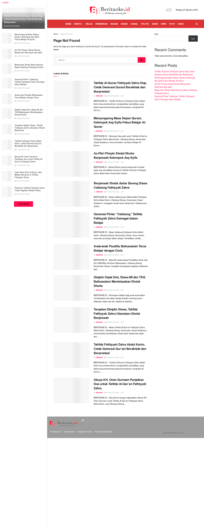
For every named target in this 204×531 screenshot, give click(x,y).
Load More (23, 204)
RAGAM (114, 23)
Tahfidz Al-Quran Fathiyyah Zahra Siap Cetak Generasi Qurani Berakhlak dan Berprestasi (23, 19)
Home (55, 34)
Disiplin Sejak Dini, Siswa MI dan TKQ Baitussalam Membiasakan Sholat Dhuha (29, 112)
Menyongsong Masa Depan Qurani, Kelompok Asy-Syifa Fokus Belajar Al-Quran (27, 37)
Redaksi (99, 96)
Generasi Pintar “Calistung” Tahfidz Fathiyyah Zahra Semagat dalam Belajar (29, 82)
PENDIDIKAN (101, 23)
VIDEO (181, 23)
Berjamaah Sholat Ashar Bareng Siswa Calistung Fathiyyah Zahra (29, 66)
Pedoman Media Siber (103, 431)
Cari (156, 34)
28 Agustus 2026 (112, 192)
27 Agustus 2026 (112, 357)
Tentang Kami (55, 431)
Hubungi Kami (69, 431)
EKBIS (155, 23)
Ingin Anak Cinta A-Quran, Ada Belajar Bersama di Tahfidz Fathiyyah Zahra (28, 175)
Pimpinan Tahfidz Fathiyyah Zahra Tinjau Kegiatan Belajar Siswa (30, 189)
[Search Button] (141, 60)
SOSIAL (134, 23)
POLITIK (145, 23)
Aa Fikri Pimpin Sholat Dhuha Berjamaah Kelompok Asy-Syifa (28, 51)
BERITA (77, 23)
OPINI (163, 23)
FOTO (172, 23)
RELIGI (89, 23)
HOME (68, 23)
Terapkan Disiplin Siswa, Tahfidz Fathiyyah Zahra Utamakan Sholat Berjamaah (30, 128)
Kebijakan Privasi (85, 431)
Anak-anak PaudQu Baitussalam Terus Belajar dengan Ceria (29, 96)
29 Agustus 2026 (112, 96)
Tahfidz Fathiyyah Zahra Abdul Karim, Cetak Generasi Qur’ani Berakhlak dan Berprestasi (28, 143)
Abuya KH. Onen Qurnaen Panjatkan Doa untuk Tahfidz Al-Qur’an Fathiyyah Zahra (29, 159)
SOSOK (124, 23)
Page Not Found (66, 34)
